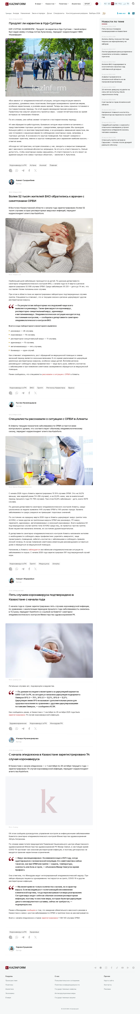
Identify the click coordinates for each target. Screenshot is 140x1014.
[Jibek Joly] (122, 13)
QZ (109, 4)
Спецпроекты (58, 13)
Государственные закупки (65, 1003)
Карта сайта (109, 986)
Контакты (108, 990)
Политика (9, 990)
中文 (120, 4)
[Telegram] (23, 170)
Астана (33, 165)
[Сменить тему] (98, 3)
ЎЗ (128, 4)
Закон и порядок (38, 13)
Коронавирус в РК (18, 165)
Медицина (44, 564)
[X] (35, 170)
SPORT (87, 4)
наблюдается (34, 550)
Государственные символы (65, 994)
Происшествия (11, 986)
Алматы (56, 564)
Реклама (107, 994)
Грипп (40, 388)
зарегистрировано (17, 715)
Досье (49, 13)
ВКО (32, 388)
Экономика (9, 999)
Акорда (16, 13)
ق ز (124, 4)
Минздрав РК (56, 723)
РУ (113, 4)
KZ (105, 4)
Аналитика (76, 4)
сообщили (31, 916)
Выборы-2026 (94, 13)
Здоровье (34, 938)
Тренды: (8, 13)
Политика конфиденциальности (67, 990)
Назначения (25, 13)
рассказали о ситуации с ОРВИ (56, 374)
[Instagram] (10, 170)
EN (116, 4)
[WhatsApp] (16, 170)
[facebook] (111, 973)
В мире (8, 1003)
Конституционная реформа (77, 13)
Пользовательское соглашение (67, 986)
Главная (53, 165)
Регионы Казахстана (55, 388)
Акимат (42, 165)
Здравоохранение (18, 723)
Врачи (71, 388)
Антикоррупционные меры (65, 999)
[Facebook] (29, 170)
